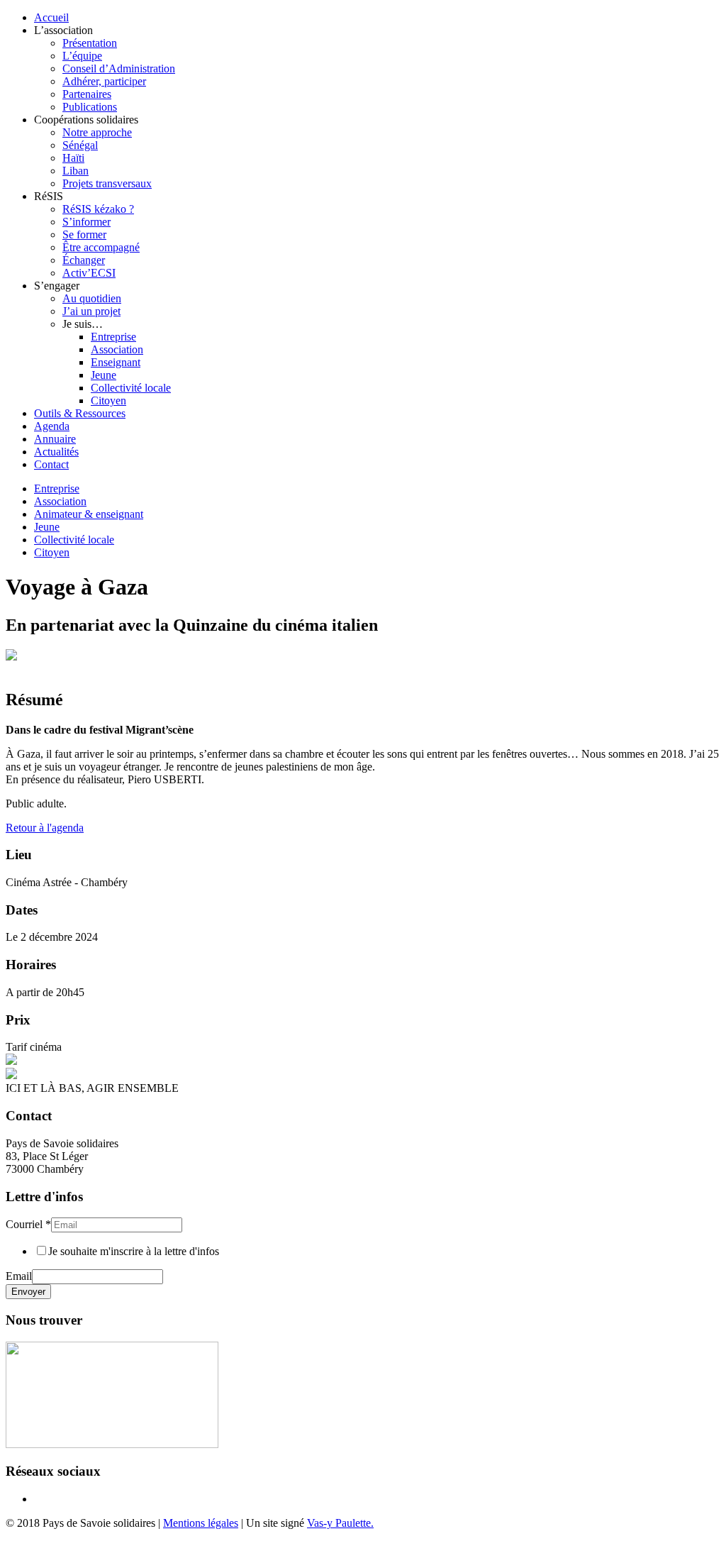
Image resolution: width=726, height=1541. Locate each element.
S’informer (86, 222)
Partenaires (86, 94)
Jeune (103, 375)
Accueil (51, 17)
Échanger (83, 260)
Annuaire (55, 439)
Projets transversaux (107, 183)
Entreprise (113, 337)
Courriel (28, 1224)
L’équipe (82, 56)
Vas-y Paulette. (340, 1523)
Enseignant (115, 362)
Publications (89, 107)
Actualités (56, 452)
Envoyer (28, 1291)
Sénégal (80, 145)
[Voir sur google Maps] (112, 1444)
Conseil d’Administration (118, 68)
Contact (51, 464)
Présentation (89, 43)
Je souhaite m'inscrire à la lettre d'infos (133, 1251)
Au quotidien (91, 298)
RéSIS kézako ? (98, 209)
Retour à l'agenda (45, 828)
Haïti (73, 158)
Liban (75, 171)
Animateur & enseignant (88, 514)
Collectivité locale (131, 388)
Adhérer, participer (104, 81)
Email (19, 1276)
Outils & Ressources (79, 413)
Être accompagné (101, 247)
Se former (84, 234)
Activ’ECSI (89, 273)
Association (117, 349)
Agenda (51, 426)
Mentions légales (200, 1523)
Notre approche (97, 132)
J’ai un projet (91, 311)
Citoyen (108, 400)
